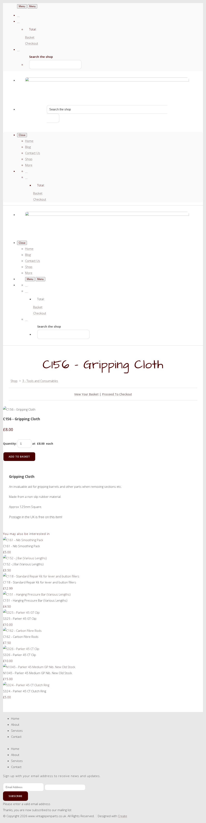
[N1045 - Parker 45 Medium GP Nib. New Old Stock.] (39, 667)
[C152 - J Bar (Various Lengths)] (25, 558)
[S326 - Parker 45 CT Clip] (21, 649)
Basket (29, 37)
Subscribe (15, 796)
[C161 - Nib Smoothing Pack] (23, 540)
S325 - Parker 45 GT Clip (19, 618)
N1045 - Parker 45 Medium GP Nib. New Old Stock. (38, 673)
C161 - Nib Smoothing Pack (21, 546)
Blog (28, 147)
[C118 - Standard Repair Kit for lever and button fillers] (41, 576)
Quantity (9, 443)
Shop (28, 159)
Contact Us (32, 153)
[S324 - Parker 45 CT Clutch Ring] (26, 685)
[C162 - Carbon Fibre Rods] (22, 631)
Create (122, 816)
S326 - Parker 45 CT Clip (19, 655)
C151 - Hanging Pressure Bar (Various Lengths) (35, 600)
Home (29, 141)
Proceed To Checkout (117, 394)
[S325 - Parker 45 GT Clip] (21, 612)
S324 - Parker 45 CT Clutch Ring (24, 691)
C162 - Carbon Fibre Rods (20, 637)
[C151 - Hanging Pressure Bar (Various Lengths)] (37, 594)
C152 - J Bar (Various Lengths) (23, 564)
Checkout (31, 43)
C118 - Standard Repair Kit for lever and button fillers (39, 582)
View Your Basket (86, 394)
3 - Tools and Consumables (40, 381)
